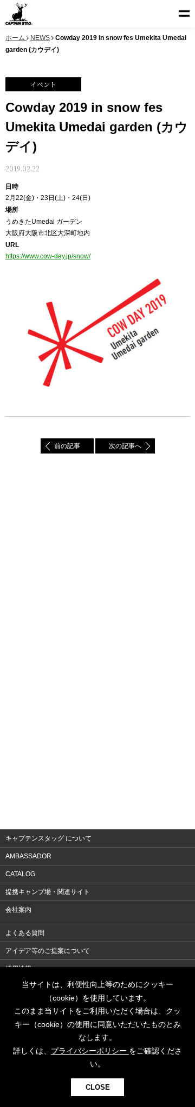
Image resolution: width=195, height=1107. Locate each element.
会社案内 (18, 909)
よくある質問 (24, 933)
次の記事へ (125, 446)
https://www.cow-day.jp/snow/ (47, 256)
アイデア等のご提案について (47, 951)
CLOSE (98, 1087)
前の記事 (67, 446)
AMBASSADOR (28, 856)
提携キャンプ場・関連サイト (47, 892)
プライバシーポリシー (90, 1050)
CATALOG (20, 874)
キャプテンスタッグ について (48, 838)
